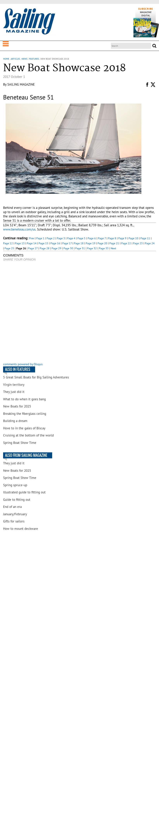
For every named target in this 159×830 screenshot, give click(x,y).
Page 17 (67, 243)
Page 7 (102, 238)
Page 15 (43, 243)
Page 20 (102, 243)
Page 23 (138, 243)
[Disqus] (79, 312)
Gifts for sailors (13, 521)
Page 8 (112, 238)
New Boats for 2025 (17, 406)
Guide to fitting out (16, 499)
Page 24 (150, 243)
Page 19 (90, 243)
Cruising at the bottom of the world (28, 435)
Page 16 (55, 243)
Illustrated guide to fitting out (24, 492)
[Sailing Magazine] (29, 22)
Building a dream (15, 421)
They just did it (13, 392)
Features (34, 58)
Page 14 (31, 243)
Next (113, 248)
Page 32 (92, 248)
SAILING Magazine (21, 84)
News (24, 58)
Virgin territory (13, 384)
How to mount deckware (20, 528)
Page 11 (145, 238)
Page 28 (44, 248)
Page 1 (40, 238)
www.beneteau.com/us (19, 229)
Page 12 (8, 243)
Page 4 (71, 238)
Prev (31, 238)
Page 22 (126, 243)
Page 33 (104, 248)
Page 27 (33, 248)
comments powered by (23, 364)
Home (6, 58)
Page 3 (61, 238)
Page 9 (122, 238)
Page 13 (20, 243)
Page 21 (114, 243)
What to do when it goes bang (24, 399)
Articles (15, 58)
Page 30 (68, 248)
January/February (15, 514)
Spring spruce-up (15, 485)
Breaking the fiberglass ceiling (24, 414)
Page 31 (80, 248)
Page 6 (92, 238)
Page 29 (56, 248)
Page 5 (81, 238)
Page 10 (133, 238)
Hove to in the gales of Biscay (24, 428)
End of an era (12, 507)
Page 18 (79, 243)
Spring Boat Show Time (19, 443)
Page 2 (51, 238)
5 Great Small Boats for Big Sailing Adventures (36, 377)
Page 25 (9, 248)
